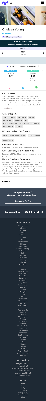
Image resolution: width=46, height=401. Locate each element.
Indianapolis (23, 271)
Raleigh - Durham (23, 326)
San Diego (23, 333)
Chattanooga (23, 242)
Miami (23, 296)
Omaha (23, 312)
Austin (23, 233)
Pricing (23, 386)
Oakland (23, 308)
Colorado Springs (23, 249)
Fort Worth (23, 264)
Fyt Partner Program (23, 375)
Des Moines (23, 258)
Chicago (23, 244)
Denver (23, 255)
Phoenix (23, 319)
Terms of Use (23, 395)
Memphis (23, 292)
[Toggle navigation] (42, 1)
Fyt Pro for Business (23, 371)
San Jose (23, 337)
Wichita (23, 355)
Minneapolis (23, 301)
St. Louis (23, 342)
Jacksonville (23, 274)
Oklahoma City (23, 310)
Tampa (23, 344)
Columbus (23, 251)
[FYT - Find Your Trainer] (5, 2)
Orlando (23, 314)
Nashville (23, 303)
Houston (23, 269)
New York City (23, 305)
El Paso (23, 262)
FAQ (23, 383)
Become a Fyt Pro (23, 201)
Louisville (23, 287)
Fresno (23, 267)
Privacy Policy (23, 393)
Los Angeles (23, 285)
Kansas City (23, 278)
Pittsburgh (23, 321)
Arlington (23, 228)
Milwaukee (23, 299)
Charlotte (23, 239)
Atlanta (23, 230)
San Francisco (23, 335)
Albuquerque (23, 226)
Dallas (23, 253)
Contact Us (23, 390)
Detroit (23, 260)
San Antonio (23, 330)
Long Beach (23, 283)
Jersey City (23, 276)
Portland (23, 324)
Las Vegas (23, 280)
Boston (23, 237)
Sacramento (23, 328)
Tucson (23, 346)
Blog (23, 397)
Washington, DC (23, 353)
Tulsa (23, 349)
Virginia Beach (23, 351)
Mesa (23, 294)
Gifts (23, 388)
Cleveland (23, 246)
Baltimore (23, 235)
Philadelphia (23, 317)
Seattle (23, 339)
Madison (23, 289)
